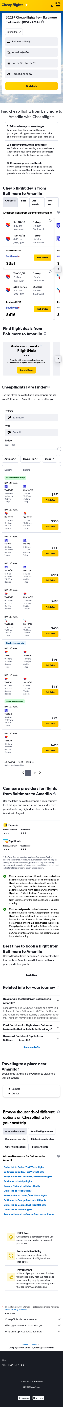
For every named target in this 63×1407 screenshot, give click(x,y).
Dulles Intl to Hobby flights (18, 1190)
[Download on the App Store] (38, 1398)
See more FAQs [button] (32, 1047)
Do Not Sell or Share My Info (31, 1381)
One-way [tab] (50, 202)
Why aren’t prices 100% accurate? (24, 1331)
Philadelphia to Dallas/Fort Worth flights (25, 1195)
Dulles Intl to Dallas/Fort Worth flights (24, 1167)
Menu (58, 3)
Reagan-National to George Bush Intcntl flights (29, 1214)
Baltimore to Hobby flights (18, 1181)
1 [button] (28, 773)
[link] (26, 370)
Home (25, 1345)
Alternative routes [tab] (15, 1131)
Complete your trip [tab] (15, 1139)
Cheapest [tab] (10, 200)
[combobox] (14, 31)
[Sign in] (51, 6)
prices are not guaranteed (16, 1309)
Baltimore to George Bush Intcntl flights (25, 1200)
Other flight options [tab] (15, 1146)
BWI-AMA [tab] (31, 975)
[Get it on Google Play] (24, 1398)
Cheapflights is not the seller (21, 1319)
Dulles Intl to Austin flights (18, 1209)
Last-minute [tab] (35, 202)
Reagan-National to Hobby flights (22, 1186)
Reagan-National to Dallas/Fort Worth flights (28, 1176)
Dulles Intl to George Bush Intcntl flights (25, 1204)
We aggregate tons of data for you (24, 1325)
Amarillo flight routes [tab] (41, 1131)
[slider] (59, 449)
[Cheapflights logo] (12, 5)
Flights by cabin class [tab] (42, 1139)
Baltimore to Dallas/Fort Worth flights (24, 1172)
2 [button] (35, 773)
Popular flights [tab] (40, 1146)
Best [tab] (23, 200)
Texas (34, 1345)
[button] (42, 22)
